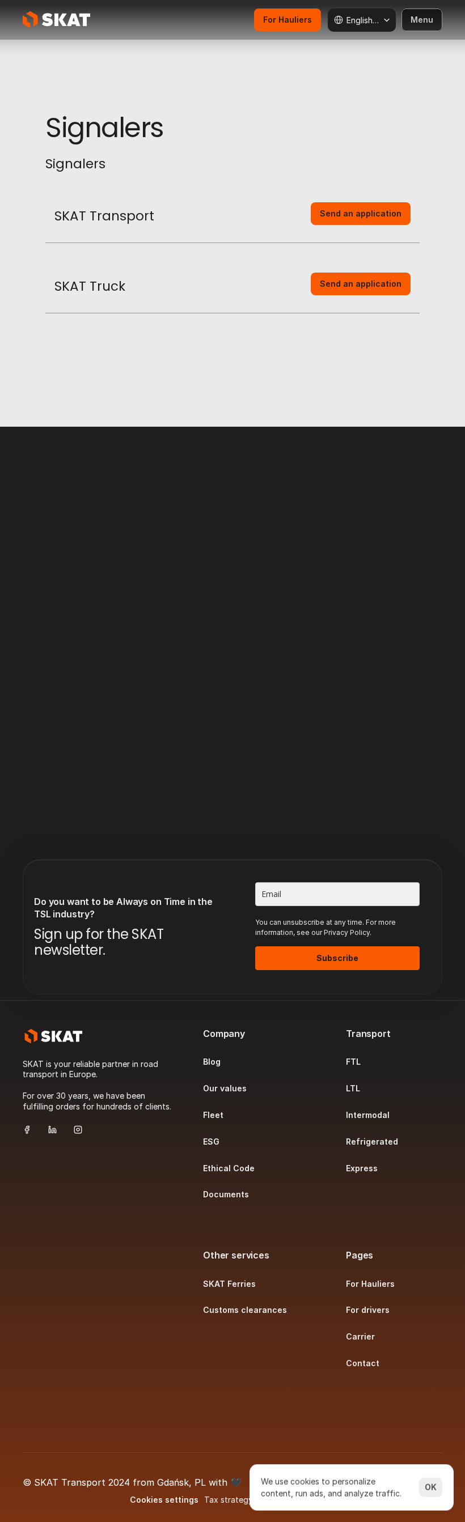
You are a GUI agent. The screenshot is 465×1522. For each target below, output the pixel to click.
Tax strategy (228, 1500)
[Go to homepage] (53, 1036)
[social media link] (27, 1129)
